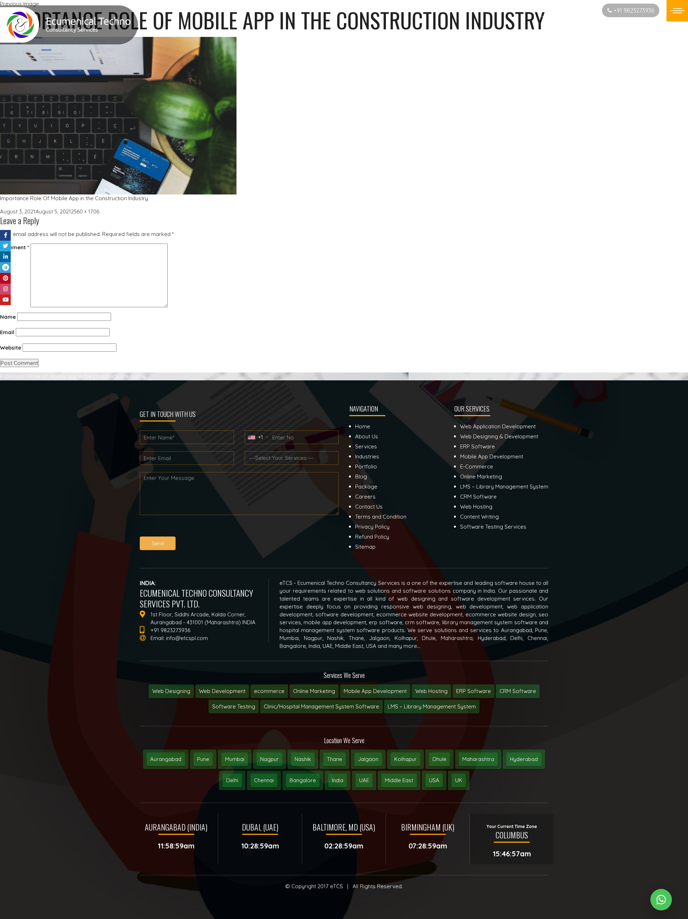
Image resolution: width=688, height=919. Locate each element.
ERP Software (473, 691)
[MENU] (677, 10)
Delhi (232, 780)
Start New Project (571, 10)
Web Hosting (431, 691)
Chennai (264, 780)
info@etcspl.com (187, 638)
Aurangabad (165, 759)
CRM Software (518, 691)
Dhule (439, 759)
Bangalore (303, 780)
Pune (203, 759)
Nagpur (269, 759)
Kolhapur (405, 759)
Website (10, 347)
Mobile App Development (375, 691)
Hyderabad (524, 759)
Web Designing (171, 691)
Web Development (222, 691)
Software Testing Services (493, 526)
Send (158, 543)
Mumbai (234, 759)
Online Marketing (314, 691)
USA (434, 780)
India (337, 780)
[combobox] (257, 437)
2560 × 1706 (85, 211)
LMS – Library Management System (432, 706)
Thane (334, 759)
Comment (14, 247)
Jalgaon (368, 759)
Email (7, 332)
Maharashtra (478, 759)
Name (8, 316)
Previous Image (19, 3)
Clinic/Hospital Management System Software (321, 706)
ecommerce (269, 691)
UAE (364, 780)
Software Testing (233, 706)
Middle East (399, 780)
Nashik (303, 759)
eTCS (336, 886)
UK (458, 780)
